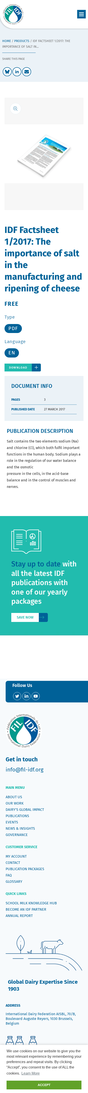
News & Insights (20, 828)
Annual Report (19, 916)
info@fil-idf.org (24, 770)
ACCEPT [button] (44, 1085)
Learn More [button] (30, 1073)
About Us (14, 797)
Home (6, 41)
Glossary (14, 881)
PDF (13, 328)
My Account (16, 856)
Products (21, 41)
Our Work (14, 803)
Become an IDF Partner (26, 909)
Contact (13, 863)
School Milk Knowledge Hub (31, 903)
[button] (81, 14)
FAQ (9, 875)
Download (18, 367)
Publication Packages (25, 869)
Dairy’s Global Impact (25, 809)
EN (11, 353)
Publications (17, 816)
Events (12, 822)
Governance (17, 835)
